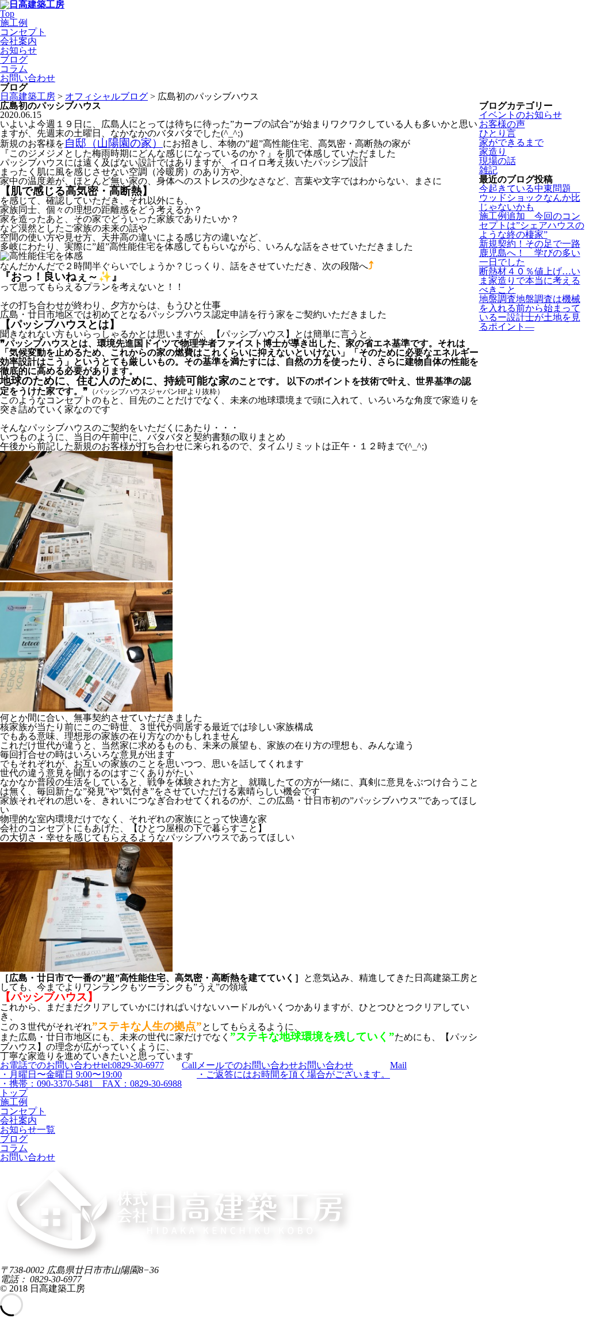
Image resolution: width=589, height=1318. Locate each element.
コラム (14, 69)
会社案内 (18, 41)
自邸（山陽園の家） (113, 143)
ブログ (14, 59)
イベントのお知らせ (520, 115)
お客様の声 (502, 124)
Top (7, 13)
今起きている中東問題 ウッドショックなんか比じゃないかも (529, 198)
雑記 (488, 170)
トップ (14, 1093)
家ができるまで (511, 142)
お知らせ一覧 (27, 1129)
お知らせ (18, 50)
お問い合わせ (27, 78)
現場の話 (497, 161)
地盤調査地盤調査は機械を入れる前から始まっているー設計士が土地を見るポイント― (529, 312)
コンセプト (23, 32)
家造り (493, 151)
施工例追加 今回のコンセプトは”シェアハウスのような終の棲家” (531, 225)
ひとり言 (497, 133)
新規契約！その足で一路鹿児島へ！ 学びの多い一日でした (529, 253)
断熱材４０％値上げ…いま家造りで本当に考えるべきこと (529, 280)
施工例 (14, 23)
